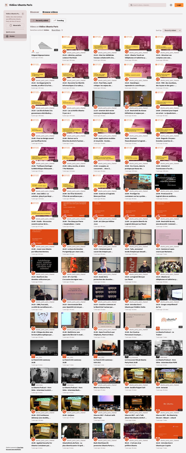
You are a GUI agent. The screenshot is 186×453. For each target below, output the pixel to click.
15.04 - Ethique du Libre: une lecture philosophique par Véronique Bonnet (42, 333)
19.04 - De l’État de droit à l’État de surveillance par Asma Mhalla (72, 195)
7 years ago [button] (159, 116)
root (37, 53)
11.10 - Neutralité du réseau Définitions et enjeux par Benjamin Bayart (135, 111)
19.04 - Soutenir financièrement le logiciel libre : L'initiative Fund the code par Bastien (135, 139)
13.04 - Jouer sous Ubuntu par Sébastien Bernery (41, 250)
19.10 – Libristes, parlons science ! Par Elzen (72, 56)
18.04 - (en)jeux (68, 415)
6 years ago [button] (66, 60)
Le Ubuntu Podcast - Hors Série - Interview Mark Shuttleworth (72, 388)
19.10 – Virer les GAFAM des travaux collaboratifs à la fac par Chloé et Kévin (104, 56)
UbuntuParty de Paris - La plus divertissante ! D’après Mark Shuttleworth (73, 444)
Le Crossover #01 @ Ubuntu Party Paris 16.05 (135, 361)
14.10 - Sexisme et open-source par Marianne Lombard (165, 250)
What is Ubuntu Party (102, 387)
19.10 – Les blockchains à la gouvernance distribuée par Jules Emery (42, 111)
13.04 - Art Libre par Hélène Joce (104, 222)
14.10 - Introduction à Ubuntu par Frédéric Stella (135, 305)
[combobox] (170, 30)
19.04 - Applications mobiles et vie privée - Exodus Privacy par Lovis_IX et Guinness (104, 139)
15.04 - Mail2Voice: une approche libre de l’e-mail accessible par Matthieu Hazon (72, 333)
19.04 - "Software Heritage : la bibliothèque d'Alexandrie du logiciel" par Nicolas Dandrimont (42, 167)
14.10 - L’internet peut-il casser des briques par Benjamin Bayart (103, 250)
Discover (34, 12)
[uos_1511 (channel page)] (33, 356)
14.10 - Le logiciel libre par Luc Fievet (135, 278)
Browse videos (50, 12)
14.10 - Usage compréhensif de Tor (166, 305)
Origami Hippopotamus (40, 55)
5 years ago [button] (34, 58)
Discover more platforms (13, 449)
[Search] (131, 5)
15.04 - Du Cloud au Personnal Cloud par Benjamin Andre (133, 333)
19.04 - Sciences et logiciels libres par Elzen (104, 194)
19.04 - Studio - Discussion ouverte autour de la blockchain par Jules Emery (42, 222)
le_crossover (133, 357)
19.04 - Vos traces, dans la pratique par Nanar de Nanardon (135, 167)
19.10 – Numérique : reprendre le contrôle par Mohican (135, 84)
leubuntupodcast (165, 330)
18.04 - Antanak (162, 387)
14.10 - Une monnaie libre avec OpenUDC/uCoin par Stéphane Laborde (72, 305)
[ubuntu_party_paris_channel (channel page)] (64, 51)
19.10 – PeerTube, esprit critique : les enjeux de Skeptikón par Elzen (103, 84)
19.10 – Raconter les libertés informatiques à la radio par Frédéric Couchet (73, 84)
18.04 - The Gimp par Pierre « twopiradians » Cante (73, 222)
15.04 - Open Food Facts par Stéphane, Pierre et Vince (104, 333)
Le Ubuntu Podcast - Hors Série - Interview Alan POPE (166, 361)
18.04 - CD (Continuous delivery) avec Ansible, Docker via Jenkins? (40, 416)
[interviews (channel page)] (158, 356)
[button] (180, 30)
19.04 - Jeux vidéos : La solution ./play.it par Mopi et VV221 (42, 195)
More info (17, 25)
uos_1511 (39, 357)
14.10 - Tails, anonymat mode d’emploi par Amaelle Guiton (135, 250)
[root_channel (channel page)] (33, 51)
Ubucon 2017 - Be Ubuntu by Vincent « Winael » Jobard (166, 416)
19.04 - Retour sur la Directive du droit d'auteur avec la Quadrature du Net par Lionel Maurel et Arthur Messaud (73, 139)
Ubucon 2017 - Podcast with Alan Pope (104, 416)
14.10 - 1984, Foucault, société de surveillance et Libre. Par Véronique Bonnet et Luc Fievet (42, 305)
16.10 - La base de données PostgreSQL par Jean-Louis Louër (73, 250)
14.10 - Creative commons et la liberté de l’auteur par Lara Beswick (105, 305)
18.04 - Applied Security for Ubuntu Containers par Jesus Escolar (41, 444)
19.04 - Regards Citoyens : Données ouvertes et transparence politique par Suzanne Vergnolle (166, 139)
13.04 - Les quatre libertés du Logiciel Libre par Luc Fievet (136, 222)
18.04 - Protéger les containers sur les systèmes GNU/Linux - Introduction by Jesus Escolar (136, 195)
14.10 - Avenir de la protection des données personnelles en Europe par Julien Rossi (104, 278)
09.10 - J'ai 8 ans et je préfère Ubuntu (133, 444)
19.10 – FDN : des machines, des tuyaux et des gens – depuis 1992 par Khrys (166, 84)
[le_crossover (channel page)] (127, 356)
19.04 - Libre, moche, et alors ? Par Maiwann (74, 167)
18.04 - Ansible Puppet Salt (135, 387)
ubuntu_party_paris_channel (76, 53)
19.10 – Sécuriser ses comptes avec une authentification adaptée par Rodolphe (166, 56)
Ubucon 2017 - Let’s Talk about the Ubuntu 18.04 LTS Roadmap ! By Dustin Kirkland (135, 416)
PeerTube (20, 447)
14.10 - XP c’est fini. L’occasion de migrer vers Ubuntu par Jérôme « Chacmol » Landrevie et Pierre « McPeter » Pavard (72, 278)
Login (179, 5)
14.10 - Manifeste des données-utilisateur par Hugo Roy (40, 278)
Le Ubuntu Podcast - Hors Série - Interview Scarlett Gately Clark (41, 388)
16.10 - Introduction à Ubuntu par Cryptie (164, 444)
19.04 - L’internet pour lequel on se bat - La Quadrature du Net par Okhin (167, 111)
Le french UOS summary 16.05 (40, 361)
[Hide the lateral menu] (23, 13)
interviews (163, 357)
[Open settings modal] (171, 5)
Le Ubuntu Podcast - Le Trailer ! (165, 333)
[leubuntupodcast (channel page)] (158, 328)
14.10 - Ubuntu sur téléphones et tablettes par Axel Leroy (167, 278)
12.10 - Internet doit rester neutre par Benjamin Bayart (104, 111)
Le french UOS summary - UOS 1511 (103, 361)
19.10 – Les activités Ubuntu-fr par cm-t (74, 111)
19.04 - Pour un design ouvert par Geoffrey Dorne (42, 139)
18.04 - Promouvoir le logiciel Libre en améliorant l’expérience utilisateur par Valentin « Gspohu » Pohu (166, 195)
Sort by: (159, 30)
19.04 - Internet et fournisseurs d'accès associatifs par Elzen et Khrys (165, 167)
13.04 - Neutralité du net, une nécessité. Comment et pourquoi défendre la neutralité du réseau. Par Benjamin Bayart (166, 222)
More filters (56, 30)
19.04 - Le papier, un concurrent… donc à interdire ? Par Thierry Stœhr (105, 167)
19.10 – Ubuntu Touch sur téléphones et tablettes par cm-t (136, 56)
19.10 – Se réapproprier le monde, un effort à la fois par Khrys (41, 84)
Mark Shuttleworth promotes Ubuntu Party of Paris (104, 444)
